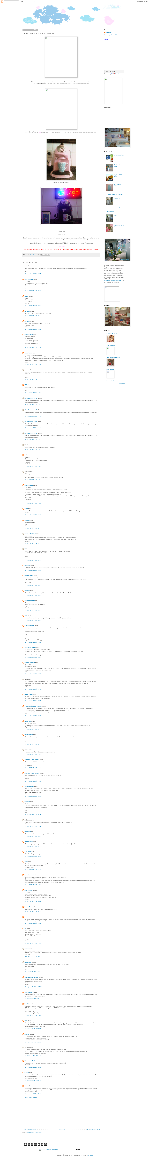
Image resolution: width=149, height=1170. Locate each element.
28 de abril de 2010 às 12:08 (33, 856)
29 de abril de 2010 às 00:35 (33, 911)
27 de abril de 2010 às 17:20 (33, 754)
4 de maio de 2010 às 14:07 (32, 956)
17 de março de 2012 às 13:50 (33, 1055)
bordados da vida (29, 875)
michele (27, 949)
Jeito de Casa (110, 369)
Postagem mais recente (29, 1129)
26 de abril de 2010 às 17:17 (33, 347)
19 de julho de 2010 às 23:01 (33, 998)
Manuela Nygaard (30, 662)
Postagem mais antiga (93, 1129)
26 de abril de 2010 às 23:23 (33, 610)
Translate (118, 74)
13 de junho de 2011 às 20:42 (33, 1042)
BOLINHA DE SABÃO (118, 185)
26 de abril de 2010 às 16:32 (33, 305)
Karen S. (27, 321)
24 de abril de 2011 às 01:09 (33, 1015)
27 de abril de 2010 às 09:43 (33, 689)
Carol (26, 508)
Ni (25, 549)
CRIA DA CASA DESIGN (32, 977)
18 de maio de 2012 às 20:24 (33, 1080)
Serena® (27, 590)
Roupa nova (110, 211)
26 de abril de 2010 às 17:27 (33, 364)
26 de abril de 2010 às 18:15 (33, 528)
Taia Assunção (29, 841)
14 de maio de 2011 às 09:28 (33, 1028)
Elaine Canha (28, 385)
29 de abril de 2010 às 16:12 (33, 923)
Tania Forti (28, 353)
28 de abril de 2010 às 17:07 (33, 884)
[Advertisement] (61, 1113)
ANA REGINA (28, 890)
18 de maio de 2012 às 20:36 (33, 1094)
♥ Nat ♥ (27, 1072)
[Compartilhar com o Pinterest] (49, 255)
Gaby (26, 266)
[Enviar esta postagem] (38, 254)
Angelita (27, 1034)
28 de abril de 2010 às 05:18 (33, 846)
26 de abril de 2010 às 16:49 (33, 315)
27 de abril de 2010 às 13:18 (33, 716)
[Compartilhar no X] (45, 255)
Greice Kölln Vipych (30, 534)
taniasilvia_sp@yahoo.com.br (113, 280)
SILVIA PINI (28, 721)
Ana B (26, 861)
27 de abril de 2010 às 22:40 (33, 836)
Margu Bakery (29, 334)
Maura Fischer (29, 485)
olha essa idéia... (119, 155)
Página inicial (61, 1129)
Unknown (27, 520)
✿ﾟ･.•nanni (28, 851)
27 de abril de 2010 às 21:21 (33, 826)
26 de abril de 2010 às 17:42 (33, 466)
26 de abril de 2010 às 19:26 (33, 543)
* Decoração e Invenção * (114, 357)
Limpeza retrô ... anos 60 (114, 208)
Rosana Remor (29, 907)
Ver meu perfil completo (110, 35)
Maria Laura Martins (30, 1061)
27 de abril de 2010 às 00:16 (33, 642)
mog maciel (28, 962)
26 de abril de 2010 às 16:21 (33, 274)
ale (25, 928)
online (106, 39)
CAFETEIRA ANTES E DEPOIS (115, 194)
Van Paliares (28, 1004)
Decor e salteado (29, 625)
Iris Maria (27, 311)
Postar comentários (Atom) (34, 1132)
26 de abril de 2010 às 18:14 (33, 515)
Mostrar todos (122, 383)
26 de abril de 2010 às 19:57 (33, 570)
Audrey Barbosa (29, 786)
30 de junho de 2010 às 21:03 (33, 987)
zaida (26, 1021)
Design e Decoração (112, 334)
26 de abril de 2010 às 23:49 (33, 620)
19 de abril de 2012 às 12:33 (33, 1067)
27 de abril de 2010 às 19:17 (33, 796)
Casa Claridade (111, 345)
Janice (26, 296)
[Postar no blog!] (43, 255)
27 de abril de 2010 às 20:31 (33, 814)
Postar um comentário (31, 1097)
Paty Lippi (27, 565)
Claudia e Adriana (30, 600)
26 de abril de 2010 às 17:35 (33, 379)
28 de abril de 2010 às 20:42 (33, 901)
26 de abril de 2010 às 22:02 (33, 585)
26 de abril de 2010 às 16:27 (33, 290)
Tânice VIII (117, 198)
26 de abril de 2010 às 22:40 (33, 595)
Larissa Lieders (29, 279)
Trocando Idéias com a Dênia (33, 706)
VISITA (116, 215)
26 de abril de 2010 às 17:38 (33, 393)
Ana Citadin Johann (30, 647)
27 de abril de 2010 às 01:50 (33, 674)
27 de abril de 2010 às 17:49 (33, 767)
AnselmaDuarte (29, 992)
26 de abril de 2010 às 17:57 (33, 503)
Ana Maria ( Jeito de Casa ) (32, 759)
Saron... (27, 917)
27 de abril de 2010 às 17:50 (33, 781)
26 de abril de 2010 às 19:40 (33, 560)
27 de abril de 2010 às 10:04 (33, 701)
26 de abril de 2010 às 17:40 (33, 404)
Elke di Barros (29, 694)
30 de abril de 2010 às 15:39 (33, 943)
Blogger (90, 1155)
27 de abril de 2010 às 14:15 (33, 729)
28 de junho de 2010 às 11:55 (33, 972)
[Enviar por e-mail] (41, 255)
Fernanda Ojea (29, 734)
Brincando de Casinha (113, 381)
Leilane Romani (29, 575)
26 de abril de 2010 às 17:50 (33, 479)
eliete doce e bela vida (31, 398)
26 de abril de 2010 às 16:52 (33, 329)
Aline (26, 616)
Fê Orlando (28, 831)
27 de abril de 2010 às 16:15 (33, 744)
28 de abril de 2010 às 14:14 (33, 869)
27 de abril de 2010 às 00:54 (33, 657)
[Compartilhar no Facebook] (47, 255)
